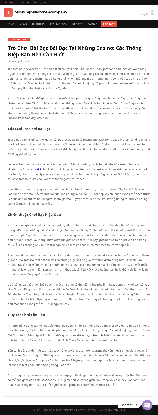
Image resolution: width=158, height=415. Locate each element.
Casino (92, 24)
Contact (109, 24)
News (23, 24)
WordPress (119, 410)
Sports (77, 24)
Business (38, 24)
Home (10, 24)
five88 (37, 169)
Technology (58, 24)
